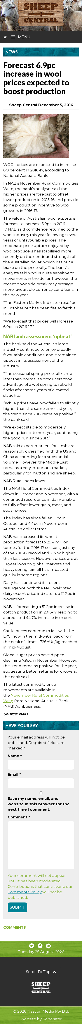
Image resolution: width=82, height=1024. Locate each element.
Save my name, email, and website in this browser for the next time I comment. (39, 804)
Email (14, 774)
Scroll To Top (38, 971)
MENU (23, 37)
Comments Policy (25, 892)
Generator (52, 1019)
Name (15, 756)
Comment (19, 817)
